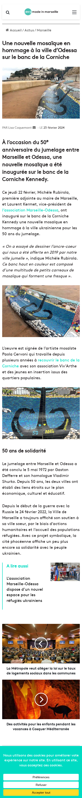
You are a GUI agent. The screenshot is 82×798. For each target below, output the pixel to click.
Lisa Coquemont (20, 127)
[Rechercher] (7, 13)
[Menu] (74, 13)
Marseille (44, 29)
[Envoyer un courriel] (34, 127)
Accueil (15, 29)
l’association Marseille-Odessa (30, 210)
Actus (29, 29)
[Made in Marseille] (41, 11)
